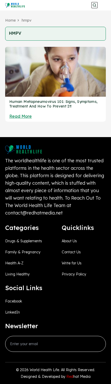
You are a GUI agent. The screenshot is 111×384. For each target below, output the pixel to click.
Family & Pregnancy (23, 252)
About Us (69, 241)
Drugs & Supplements (23, 241)
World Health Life (44, 370)
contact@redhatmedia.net (34, 213)
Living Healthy (17, 274)
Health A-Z (14, 263)
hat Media (78, 376)
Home (10, 20)
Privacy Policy (74, 274)
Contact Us (71, 252)
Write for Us (72, 263)
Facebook (13, 301)
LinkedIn (12, 312)
